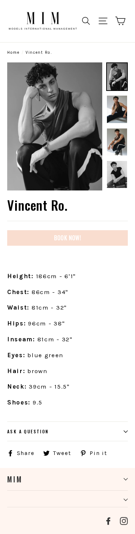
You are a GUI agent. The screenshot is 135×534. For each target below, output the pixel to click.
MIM (15, 479)
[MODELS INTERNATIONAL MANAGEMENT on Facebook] (108, 520)
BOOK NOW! (67, 237)
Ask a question (28, 431)
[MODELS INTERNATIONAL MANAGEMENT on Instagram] (124, 520)
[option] (54, 126)
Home (13, 52)
